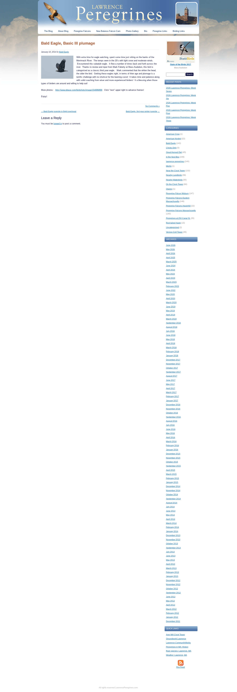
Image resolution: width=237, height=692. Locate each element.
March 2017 (171, 392)
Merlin (169, 166)
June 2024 (170, 266)
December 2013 (173, 535)
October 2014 (172, 495)
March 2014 (171, 523)
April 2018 (170, 343)
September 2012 (173, 593)
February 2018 (172, 352)
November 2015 (173, 458)
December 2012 (173, 580)
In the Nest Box (172, 157)
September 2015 (173, 466)
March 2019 (171, 319)
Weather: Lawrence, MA (176, 655)
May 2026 (170, 249)
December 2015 (173, 454)
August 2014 (171, 503)
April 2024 (170, 270)
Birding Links (179, 31)
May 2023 (170, 274)
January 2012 (172, 617)
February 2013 (172, 572)
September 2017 (173, 372)
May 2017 (170, 384)
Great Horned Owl (174, 152)
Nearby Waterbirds (174, 180)
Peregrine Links (160, 31)
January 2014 (172, 531)
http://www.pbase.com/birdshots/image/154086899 (78, 90)
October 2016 (172, 413)
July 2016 (170, 425)
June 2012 (170, 597)
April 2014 (170, 519)
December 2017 (173, 360)
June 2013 (170, 556)
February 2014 (172, 527)
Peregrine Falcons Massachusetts (181, 210)
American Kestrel (173, 139)
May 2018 (170, 339)
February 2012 (172, 613)
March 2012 (171, 609)
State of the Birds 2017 (180, 64)
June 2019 (170, 307)
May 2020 (170, 294)
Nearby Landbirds (174, 175)
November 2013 (173, 540)
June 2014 (170, 511)
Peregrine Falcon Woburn (177, 193)
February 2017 (172, 396)
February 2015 (172, 478)
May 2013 (170, 560)
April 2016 (170, 437)
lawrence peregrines (175, 161)
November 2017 (173, 364)
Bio (145, 31)
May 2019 (170, 311)
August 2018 (171, 327)
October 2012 (172, 589)
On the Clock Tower (174, 184)
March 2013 (171, 568)
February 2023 (172, 286)
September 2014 (173, 499)
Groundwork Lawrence (176, 639)
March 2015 (171, 474)
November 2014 (173, 490)
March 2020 (171, 302)
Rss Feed (180, 667)
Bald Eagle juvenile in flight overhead (58, 111)
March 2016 (171, 441)
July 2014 (170, 507)
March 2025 (171, 262)
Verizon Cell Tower (174, 232)
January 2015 (172, 482)
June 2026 (170, 245)
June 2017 (170, 380)
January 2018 (172, 356)
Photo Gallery (132, 31)
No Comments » (152, 106)
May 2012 (170, 601)
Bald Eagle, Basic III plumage (68, 43)
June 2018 (170, 335)
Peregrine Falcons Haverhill (178, 206)
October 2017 (172, 368)
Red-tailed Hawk (173, 223)
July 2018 (170, 331)
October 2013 (172, 544)
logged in (58, 123)
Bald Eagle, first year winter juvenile (143, 111)
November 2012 (173, 584)
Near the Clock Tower (175, 171)
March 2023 (171, 282)
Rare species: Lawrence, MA (178, 651)
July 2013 (170, 552)
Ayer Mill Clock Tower (175, 635)
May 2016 (170, 433)
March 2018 (171, 347)
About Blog (63, 31)
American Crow (173, 134)
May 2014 (170, 515)
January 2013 (172, 576)
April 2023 (170, 278)
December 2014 (173, 486)
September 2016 (173, 417)
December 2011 (173, 621)
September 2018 (173, 323)
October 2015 (172, 462)
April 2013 (170, 564)
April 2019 (170, 315)
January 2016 (172, 450)
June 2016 (170, 429)
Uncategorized (172, 227)
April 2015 (170, 470)
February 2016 (172, 445)
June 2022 (170, 290)
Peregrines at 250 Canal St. (178, 218)
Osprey (169, 189)
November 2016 (173, 409)
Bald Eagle (64, 52)
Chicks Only (171, 148)
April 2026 (170, 253)
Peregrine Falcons (82, 31)
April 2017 (170, 388)
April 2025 (170, 258)
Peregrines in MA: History (177, 647)
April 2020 (170, 298)
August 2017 (171, 376)
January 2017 (172, 401)
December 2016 (173, 405)
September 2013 (173, 548)
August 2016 (171, 421)
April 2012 (170, 605)
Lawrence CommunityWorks (178, 643)
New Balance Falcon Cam (108, 31)
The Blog (48, 31)
